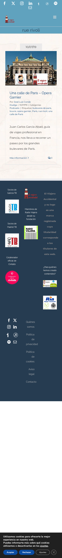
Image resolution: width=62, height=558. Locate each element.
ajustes (44, 546)
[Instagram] (9, 327)
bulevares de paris (42, 108)
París (34, 111)
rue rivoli (42, 111)
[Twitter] (15, 320)
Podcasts (14, 108)
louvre (13, 111)
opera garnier (24, 111)
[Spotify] (9, 342)
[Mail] (15, 342)
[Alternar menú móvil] (55, 17)
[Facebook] (9, 320)
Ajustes (42, 552)
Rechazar (26, 552)
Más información (18, 158)
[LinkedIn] (15, 327)
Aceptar (10, 552)
